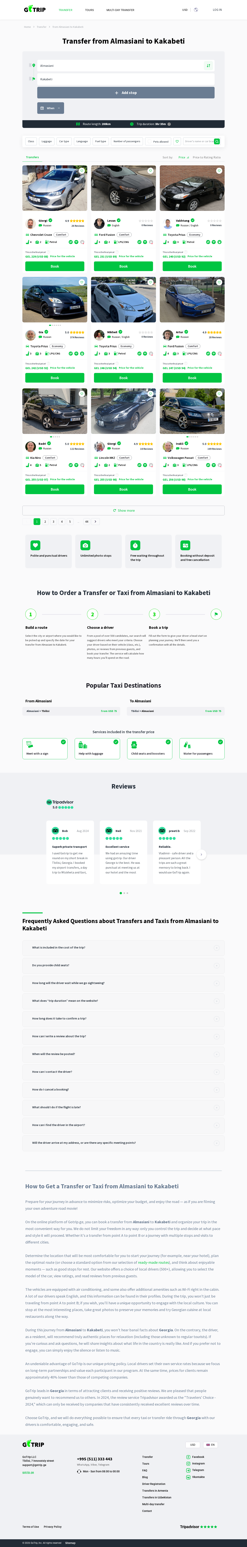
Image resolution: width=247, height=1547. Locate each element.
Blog (145, 1477)
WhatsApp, (84, 1464)
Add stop (129, 92)
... (79, 521)
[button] (26, 300)
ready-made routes (153, 1262)
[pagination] (26, 521)
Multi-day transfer (153, 1504)
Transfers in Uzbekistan (156, 1497)
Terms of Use (30, 1526)
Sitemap (70, 1542)
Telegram (103, 1464)
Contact (147, 1510)
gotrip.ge (28, 1472)
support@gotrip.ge (34, 1465)
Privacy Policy (53, 1526)
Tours (145, 1463)
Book (55, 266)
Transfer (42, 27)
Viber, (94, 1464)
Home (27, 27)
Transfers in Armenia (155, 1490)
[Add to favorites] (82, 171)
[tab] (123, 948)
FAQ (144, 1470)
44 (86, 521)
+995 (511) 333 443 (94, 1459)
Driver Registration (153, 1483)
